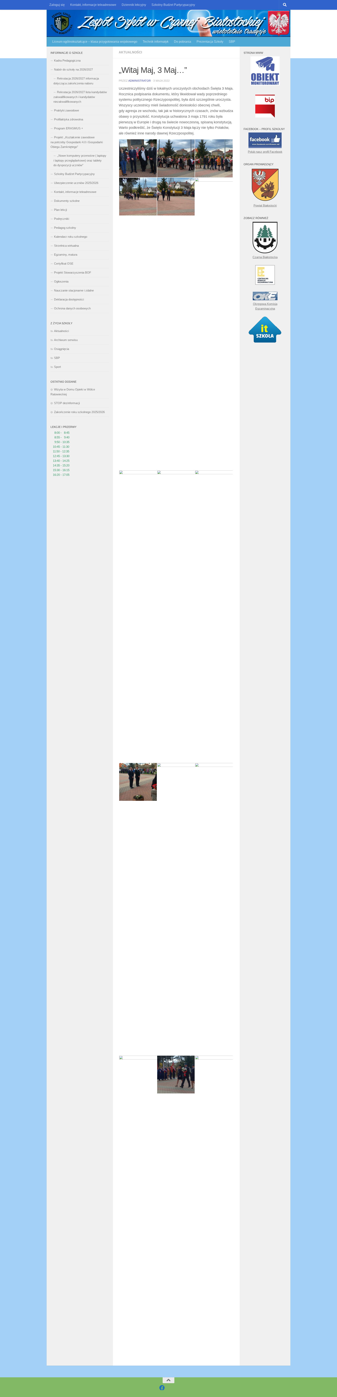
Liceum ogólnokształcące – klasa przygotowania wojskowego (94, 41)
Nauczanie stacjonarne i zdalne (74, 290)
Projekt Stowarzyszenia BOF (72, 272)
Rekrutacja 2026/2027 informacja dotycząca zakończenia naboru (76, 81)
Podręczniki (61, 218)
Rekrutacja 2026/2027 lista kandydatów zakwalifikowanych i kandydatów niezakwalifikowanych (80, 96)
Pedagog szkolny (65, 227)
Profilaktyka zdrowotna (68, 119)
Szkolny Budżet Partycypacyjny (173, 4)
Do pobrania (182, 41)
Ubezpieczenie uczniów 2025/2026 (76, 183)
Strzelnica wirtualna (66, 245)
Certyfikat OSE (63, 263)
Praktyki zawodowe (66, 110)
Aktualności (130, 52)
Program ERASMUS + (68, 128)
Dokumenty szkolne (67, 200)
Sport (57, 366)
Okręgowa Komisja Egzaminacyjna (265, 306)
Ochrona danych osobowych (72, 308)
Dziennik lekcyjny (134, 4)
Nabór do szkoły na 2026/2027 (73, 69)
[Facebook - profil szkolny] (162, 1388)
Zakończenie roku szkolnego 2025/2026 (79, 412)
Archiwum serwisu (66, 340)
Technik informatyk (155, 41)
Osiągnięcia (61, 349)
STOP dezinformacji (67, 403)
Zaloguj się (57, 4)
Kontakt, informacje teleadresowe (93, 4)
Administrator (139, 80)
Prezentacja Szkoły (210, 41)
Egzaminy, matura (65, 254)
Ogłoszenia (61, 281)
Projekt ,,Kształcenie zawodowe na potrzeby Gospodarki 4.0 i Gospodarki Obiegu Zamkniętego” (77, 142)
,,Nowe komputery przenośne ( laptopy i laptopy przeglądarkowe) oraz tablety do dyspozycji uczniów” (79, 160)
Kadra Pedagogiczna (67, 60)
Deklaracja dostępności (69, 299)
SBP (232, 41)
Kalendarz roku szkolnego (70, 236)
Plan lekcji (60, 209)
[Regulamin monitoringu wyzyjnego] (265, 84)
